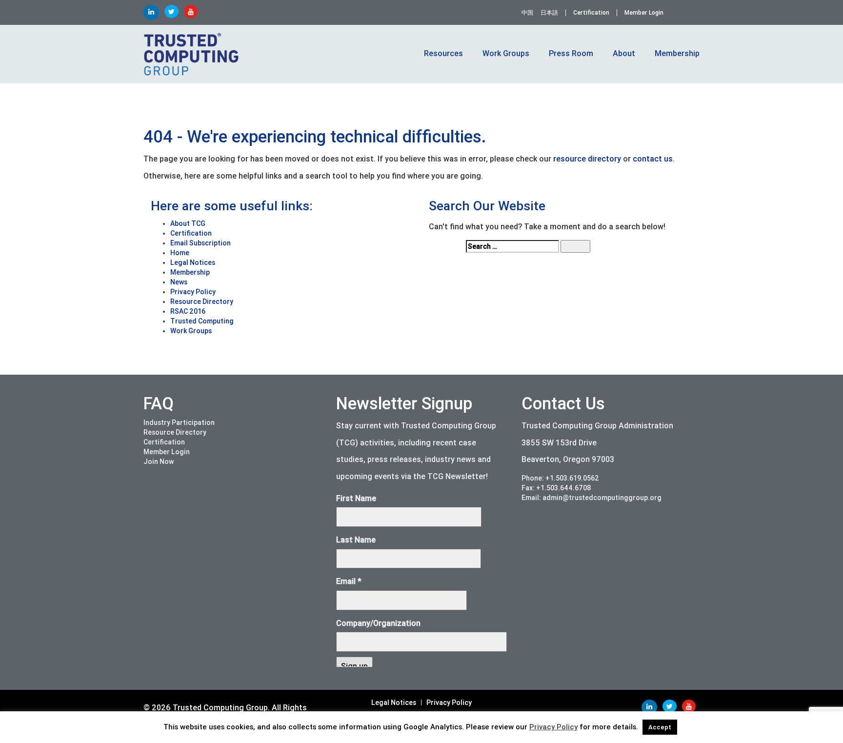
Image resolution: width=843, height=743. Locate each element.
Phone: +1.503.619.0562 (560, 478)
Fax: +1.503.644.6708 (556, 488)
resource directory (587, 158)
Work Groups (191, 331)
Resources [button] (443, 53)
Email (348, 581)
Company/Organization (378, 623)
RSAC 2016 (187, 311)
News (178, 282)
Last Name (356, 539)
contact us (653, 158)
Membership (190, 272)
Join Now (158, 461)
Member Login (643, 12)
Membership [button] (677, 53)
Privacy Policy (193, 292)
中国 (527, 12)
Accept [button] (659, 727)
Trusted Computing (202, 321)
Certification (591, 12)
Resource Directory (201, 301)
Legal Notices (192, 262)
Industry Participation (179, 422)
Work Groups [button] (505, 53)
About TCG (187, 223)
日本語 (549, 12)
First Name (356, 498)
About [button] (624, 53)
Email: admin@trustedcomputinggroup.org (592, 498)
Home (179, 253)
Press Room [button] (571, 53)
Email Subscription (200, 243)
